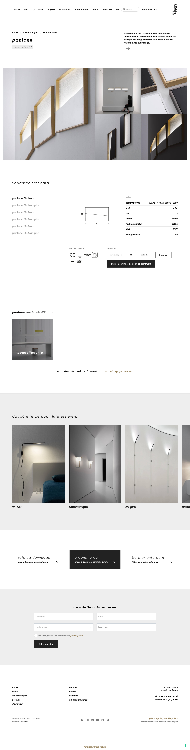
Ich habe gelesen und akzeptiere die (60, 636)
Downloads (65, 9)
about (15, 691)
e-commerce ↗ (149, 9)
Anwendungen (19, 695)
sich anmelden (46, 644)
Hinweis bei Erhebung (95, 746)
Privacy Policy (76, 636)
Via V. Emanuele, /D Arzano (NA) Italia (166, 698)
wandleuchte (50, 32)
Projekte (51, 9)
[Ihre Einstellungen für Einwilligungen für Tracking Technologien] (185, 745)
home (17, 9)
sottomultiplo (78, 507)
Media (96, 9)
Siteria (25, 721)
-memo (163, 254)
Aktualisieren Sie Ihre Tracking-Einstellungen (159, 721)
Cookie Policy (171, 718)
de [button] (117, 9)
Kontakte (107, 9)
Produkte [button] (38, 9)
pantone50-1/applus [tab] (25, 205)
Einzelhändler (81, 9)
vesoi (26, 9)
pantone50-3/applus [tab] (25, 232)
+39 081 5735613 (170, 687)
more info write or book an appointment (131, 264)
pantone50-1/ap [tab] (22, 198)
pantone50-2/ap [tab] (22, 212)
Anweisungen (116, 255)
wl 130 (16, 507)
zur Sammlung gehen (113, 371)
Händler (73, 687)
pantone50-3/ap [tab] (22, 226)
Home (15, 687)
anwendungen (30, 32)
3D (131, 255)
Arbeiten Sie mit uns (79, 699)
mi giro (130, 507)
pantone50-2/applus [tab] (25, 219)
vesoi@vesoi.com (169, 690)
